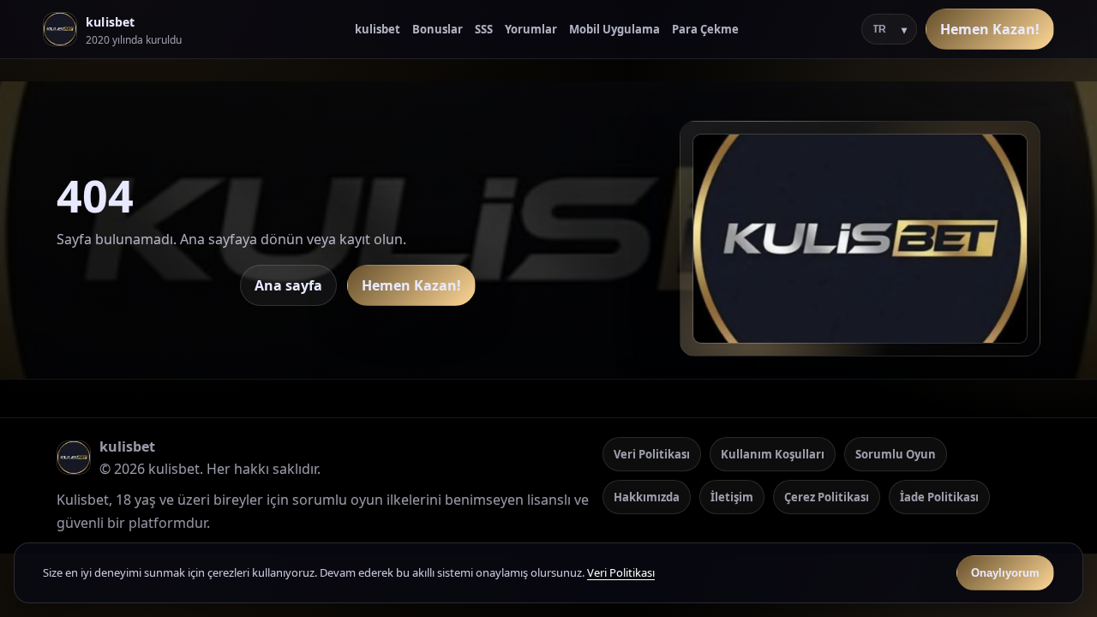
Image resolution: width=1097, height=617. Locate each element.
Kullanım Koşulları (772, 454)
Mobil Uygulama (614, 29)
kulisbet (377, 29)
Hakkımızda (647, 497)
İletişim (731, 497)
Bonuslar (437, 29)
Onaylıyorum (1005, 572)
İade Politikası (939, 497)
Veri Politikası (652, 454)
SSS (484, 29)
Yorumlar (531, 29)
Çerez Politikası (826, 497)
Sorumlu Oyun (895, 454)
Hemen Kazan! (990, 29)
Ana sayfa (288, 285)
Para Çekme (705, 29)
